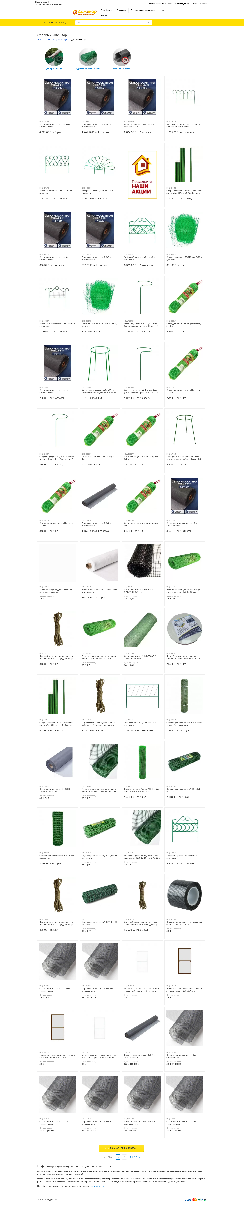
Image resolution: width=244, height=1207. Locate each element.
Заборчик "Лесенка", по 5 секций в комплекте (140, 723)
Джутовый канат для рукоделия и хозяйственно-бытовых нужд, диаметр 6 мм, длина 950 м (141, 923)
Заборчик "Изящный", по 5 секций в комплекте (55, 192)
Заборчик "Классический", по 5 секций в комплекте (57, 325)
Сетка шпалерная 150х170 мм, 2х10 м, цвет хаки (184, 258)
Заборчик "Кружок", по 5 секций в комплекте (181, 856)
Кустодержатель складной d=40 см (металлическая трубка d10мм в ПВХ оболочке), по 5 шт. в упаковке (183, 458)
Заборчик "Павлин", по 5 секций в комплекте (97, 192)
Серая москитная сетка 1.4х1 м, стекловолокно (54, 1122)
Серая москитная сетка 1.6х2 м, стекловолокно (97, 258)
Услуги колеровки (199, 4)
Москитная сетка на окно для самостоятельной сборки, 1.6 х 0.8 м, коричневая (57, 1056)
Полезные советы (156, 4)
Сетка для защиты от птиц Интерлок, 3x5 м (141, 524)
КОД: (41, 121)
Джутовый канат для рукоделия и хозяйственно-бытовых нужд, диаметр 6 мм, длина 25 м (56, 923)
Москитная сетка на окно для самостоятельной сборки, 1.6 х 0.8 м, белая (100, 1056)
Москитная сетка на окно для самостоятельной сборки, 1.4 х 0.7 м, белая (142, 989)
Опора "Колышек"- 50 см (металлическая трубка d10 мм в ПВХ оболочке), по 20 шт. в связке (56, 723)
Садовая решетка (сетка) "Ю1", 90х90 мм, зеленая (99, 856)
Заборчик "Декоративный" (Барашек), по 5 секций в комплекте (183, 125)
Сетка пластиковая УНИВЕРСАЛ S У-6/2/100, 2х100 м (140, 657)
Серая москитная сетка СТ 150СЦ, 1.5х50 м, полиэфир (55, 790)
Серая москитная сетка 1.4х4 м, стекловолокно (181, 1122)
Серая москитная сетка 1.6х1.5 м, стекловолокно (182, 524)
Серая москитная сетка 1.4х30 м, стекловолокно (54, 989)
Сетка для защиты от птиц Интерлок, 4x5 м (99, 458)
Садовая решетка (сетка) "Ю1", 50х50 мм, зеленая (56, 856)
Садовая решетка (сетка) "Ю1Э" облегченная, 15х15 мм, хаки (184, 723)
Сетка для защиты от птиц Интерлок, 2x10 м (183, 391)
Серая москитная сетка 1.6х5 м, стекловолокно (97, 125)
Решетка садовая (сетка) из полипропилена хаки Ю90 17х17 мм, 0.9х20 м (99, 790)
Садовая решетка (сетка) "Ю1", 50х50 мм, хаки (183, 790)
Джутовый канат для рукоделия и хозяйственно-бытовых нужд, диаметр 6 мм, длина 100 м (99, 723)
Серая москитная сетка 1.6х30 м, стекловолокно (54, 125)
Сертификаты (106, 10)
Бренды (104, 15)
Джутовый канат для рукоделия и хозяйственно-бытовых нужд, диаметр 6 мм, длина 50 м (56, 657)
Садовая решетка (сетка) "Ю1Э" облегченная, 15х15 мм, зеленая (142, 790)
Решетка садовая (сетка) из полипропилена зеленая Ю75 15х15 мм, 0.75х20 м (183, 590)
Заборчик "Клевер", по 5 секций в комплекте (139, 258)
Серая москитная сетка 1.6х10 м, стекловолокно (139, 125)
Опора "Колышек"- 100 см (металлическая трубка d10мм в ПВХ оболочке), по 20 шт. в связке (184, 192)
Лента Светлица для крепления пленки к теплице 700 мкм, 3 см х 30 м (184, 657)
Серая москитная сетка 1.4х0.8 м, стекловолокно (140, 1122)
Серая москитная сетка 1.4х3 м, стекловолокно (181, 1056)
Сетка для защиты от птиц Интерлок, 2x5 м (141, 458)
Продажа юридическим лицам (143, 10)
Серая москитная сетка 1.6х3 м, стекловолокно (54, 258)
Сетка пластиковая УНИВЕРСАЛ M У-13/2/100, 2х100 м (140, 590)
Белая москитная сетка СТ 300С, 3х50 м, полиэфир (99, 590)
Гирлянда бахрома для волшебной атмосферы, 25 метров (57, 590)
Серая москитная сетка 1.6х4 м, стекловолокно (97, 524)
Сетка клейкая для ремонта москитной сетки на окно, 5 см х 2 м (184, 923)
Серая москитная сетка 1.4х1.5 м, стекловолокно (97, 989)
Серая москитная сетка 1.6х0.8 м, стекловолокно (140, 1056)
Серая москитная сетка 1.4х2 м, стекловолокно (97, 1122)
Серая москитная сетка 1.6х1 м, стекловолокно (54, 391)
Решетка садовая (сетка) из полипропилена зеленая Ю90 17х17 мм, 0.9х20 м (99, 657)
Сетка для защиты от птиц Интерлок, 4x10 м (56, 524)
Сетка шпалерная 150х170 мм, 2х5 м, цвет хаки (99, 325)
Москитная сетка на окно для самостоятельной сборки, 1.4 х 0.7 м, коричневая (184, 989)
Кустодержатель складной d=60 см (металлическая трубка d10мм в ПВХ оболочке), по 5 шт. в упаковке (99, 391)
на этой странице (98, 1186)
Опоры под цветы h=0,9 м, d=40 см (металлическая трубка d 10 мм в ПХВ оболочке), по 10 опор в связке (142, 325)
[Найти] (149, 22)
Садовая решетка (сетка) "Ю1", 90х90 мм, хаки (99, 923)
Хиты (163, 10)
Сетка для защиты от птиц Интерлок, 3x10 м (183, 325)
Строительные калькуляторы (177, 4)
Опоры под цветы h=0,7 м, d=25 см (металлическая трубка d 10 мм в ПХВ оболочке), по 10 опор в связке (142, 391)
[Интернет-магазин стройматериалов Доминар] (85, 13)
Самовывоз (121, 10)
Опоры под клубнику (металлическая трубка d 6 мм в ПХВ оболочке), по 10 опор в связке (56, 458)
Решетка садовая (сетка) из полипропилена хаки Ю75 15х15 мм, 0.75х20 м (142, 856)
